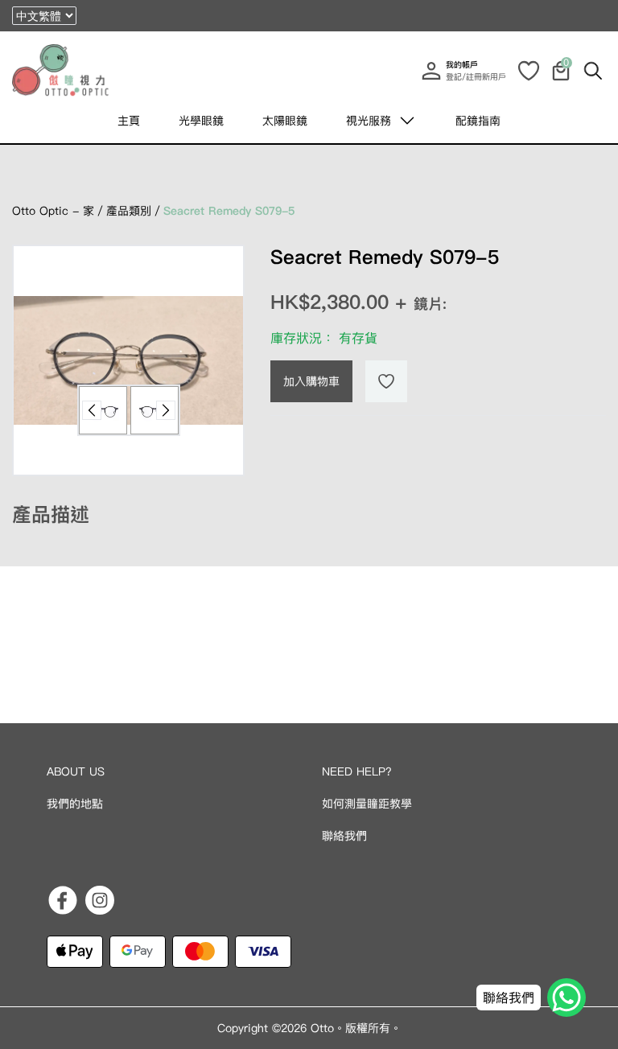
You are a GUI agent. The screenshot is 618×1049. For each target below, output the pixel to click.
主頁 (128, 121)
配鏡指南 (478, 121)
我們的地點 (75, 804)
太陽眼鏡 (284, 121)
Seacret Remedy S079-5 (229, 211)
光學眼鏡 (201, 121)
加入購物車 (311, 381)
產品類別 (128, 211)
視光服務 (368, 121)
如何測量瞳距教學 (367, 804)
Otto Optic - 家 (53, 211)
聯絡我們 (344, 836)
